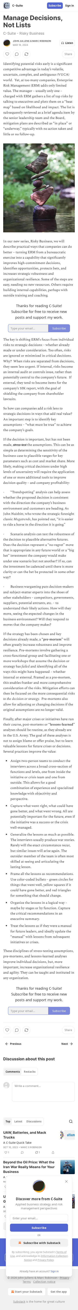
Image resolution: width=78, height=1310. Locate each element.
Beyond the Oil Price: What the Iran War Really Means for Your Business (29, 1167)
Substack (19, 1301)
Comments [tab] (13, 1071)
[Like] (7, 54)
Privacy (64, 1278)
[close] (66, 1181)
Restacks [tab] (29, 1071)
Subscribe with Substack (41, 1243)
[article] (39, 1142)
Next (64, 1044)
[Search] (71, 1121)
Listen (69, 43)
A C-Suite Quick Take (17, 1142)
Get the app (59, 1291)
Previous (15, 1044)
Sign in (69, 5)
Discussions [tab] (33, 1121)
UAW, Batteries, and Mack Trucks (24, 1135)
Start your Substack (28, 1291)
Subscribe (55, 5)
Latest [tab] (18, 1121)
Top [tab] (8, 1121)
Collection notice (44, 1282)
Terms (27, 1282)
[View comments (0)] (17, 54)
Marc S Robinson (31, 1147)
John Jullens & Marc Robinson (32, 41)
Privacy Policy (46, 1260)
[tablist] (20, 1072)
